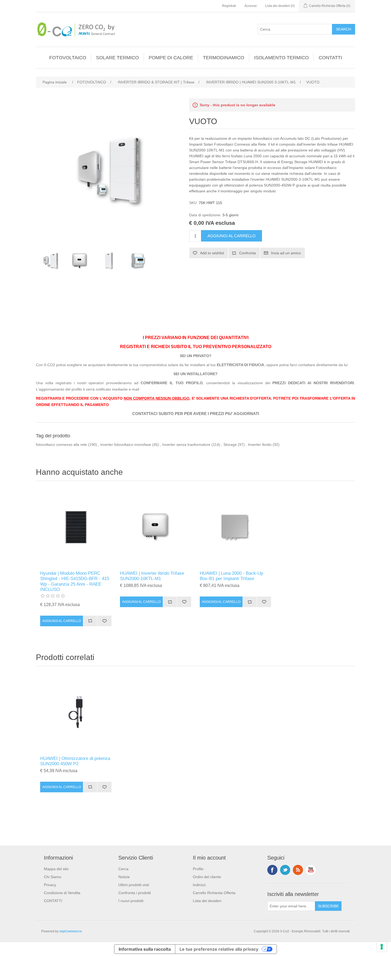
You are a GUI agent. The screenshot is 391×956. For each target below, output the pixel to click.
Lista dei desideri (207, 901)
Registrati (229, 6)
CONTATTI (330, 57)
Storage (230, 444)
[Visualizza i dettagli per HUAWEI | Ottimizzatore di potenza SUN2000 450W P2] (76, 712)
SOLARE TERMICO (117, 57)
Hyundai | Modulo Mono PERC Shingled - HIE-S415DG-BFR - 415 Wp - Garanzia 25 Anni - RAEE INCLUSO (74, 581)
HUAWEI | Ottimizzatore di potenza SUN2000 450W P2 (75, 761)
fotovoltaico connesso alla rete (61, 444)
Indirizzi (199, 885)
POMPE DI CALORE (171, 57)
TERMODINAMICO (223, 57)
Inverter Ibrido (260, 444)
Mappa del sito (56, 869)
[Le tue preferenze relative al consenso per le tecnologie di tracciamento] (382, 947)
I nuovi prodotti (130, 901)
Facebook (272, 870)
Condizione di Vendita (62, 893)
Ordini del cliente (207, 877)
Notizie (124, 877)
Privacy (50, 885)
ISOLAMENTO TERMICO (281, 57)
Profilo (198, 869)
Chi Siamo (52, 877)
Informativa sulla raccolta (145, 949)
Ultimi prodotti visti (133, 885)
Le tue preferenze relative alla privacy (219, 949)
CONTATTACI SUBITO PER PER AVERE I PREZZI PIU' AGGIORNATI (195, 414)
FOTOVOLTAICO (67, 57)
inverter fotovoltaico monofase (125, 444)
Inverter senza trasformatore (186, 444)
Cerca (123, 869)
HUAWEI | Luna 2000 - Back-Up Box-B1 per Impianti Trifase (231, 576)
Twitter (285, 870)
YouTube (311, 870)
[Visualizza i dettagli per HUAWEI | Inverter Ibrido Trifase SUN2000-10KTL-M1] (155, 527)
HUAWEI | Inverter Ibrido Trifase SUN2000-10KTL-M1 (152, 576)
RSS (298, 870)
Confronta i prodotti (134, 893)
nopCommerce (70, 931)
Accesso (250, 6)
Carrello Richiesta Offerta (214, 893)
